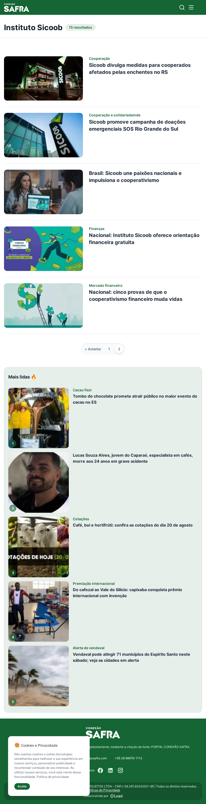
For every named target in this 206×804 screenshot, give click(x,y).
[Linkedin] (111, 770)
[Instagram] (121, 770)
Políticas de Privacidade (103, 790)
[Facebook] (100, 770)
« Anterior (93, 349)
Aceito (22, 786)
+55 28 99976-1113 (128, 758)
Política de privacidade (53, 777)
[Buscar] (182, 7)
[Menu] (191, 7)
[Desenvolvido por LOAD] (116, 796)
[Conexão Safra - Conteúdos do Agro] (16, 7)
